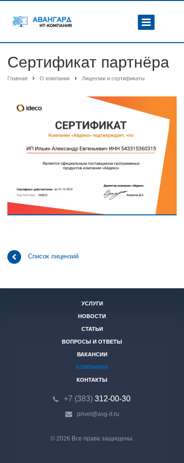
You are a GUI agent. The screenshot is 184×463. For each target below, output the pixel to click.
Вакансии (92, 354)
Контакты (92, 380)
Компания (92, 367)
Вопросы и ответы (92, 342)
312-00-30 (97, 398)
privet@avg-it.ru (98, 414)
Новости (92, 316)
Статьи (92, 329)
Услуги (92, 303)
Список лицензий (53, 256)
